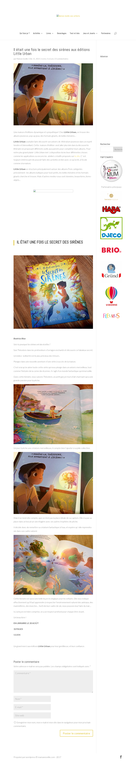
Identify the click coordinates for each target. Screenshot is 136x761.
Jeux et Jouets (89, 33)
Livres (48, 33)
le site (77, 156)
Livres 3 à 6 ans (48, 59)
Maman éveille (22, 59)
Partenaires (105, 33)
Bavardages (61, 33)
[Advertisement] (111, 99)
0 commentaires (62, 59)
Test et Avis (75, 33)
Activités (36, 33)
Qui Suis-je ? (25, 33)
